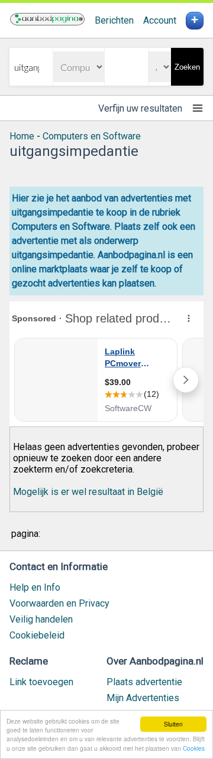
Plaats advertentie (144, 682)
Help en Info (34, 587)
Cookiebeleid (36, 635)
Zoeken (187, 67)
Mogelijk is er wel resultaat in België (88, 491)
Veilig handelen (41, 619)
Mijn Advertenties (142, 697)
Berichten (114, 20)
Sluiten (173, 723)
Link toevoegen (41, 682)
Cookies (194, 748)
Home (21, 136)
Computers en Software (92, 136)
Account (159, 20)
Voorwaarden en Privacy (59, 603)
